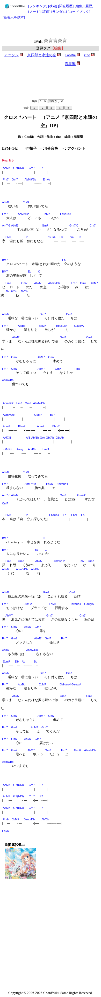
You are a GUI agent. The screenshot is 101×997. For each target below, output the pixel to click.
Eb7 (52, 414)
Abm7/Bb (7, 380)
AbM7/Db (39, 403)
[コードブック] (79, 12)
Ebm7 (6, 661)
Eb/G (26, 202)
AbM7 (6, 167)
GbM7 (38, 414)
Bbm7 (21, 426)
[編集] (79, 6)
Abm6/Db (54, 283)
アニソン (11, 55)
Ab (23, 661)
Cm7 (32, 167)
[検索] (52, 6)
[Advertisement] (50, 29)
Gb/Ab (50, 437)
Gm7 (15, 179)
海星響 (70, 64)
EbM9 (15, 819)
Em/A (46, 179)
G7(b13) (18, 167)
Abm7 (6, 426)
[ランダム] (59, 12)
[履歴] (88, 6)
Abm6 (77, 750)
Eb (61, 237)
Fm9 (6, 819)
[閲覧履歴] (66, 6)
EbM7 (46, 213)
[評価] (45, 12)
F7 (41, 167)
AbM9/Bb (30, 179)
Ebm (71, 237)
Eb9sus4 (65, 213)
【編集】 (58, 48)
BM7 (8, 237)
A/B (28, 437)
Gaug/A (79, 325)
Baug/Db (29, 819)
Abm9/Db (90, 750)
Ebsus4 (50, 237)
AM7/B (7, 437)
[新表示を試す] (14, 17)
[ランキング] (37, 6)
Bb (35, 661)
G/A (42, 437)
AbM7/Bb (23, 213)
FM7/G (7, 449)
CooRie (70, 55)
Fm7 (6, 179)
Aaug (20, 449)
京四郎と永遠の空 (41, 55)
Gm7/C (73, 225)
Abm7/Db (9, 414)
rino (87, 55)
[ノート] (34, 12)
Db (26, 237)
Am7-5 (6, 225)
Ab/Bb (24, 291)
